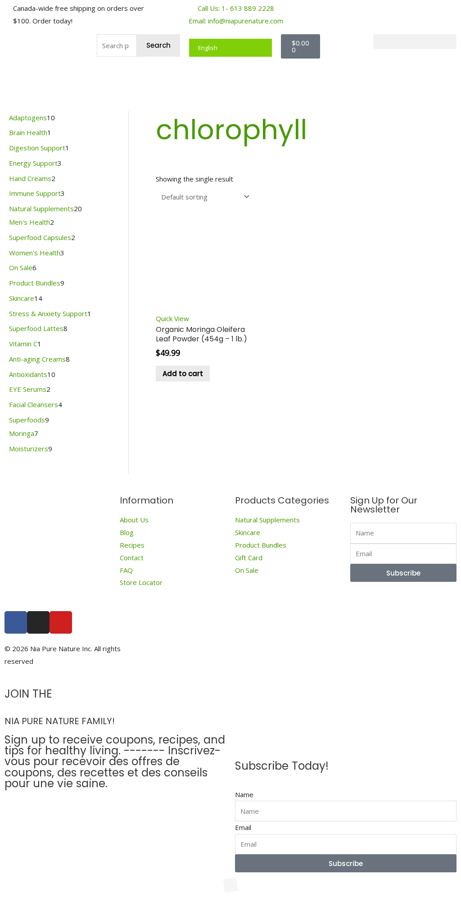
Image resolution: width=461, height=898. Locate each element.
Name (244, 794)
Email (243, 827)
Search (158, 45)
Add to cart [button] (183, 373)
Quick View (172, 318)
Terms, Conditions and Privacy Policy (369, 654)
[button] (414, 41)
